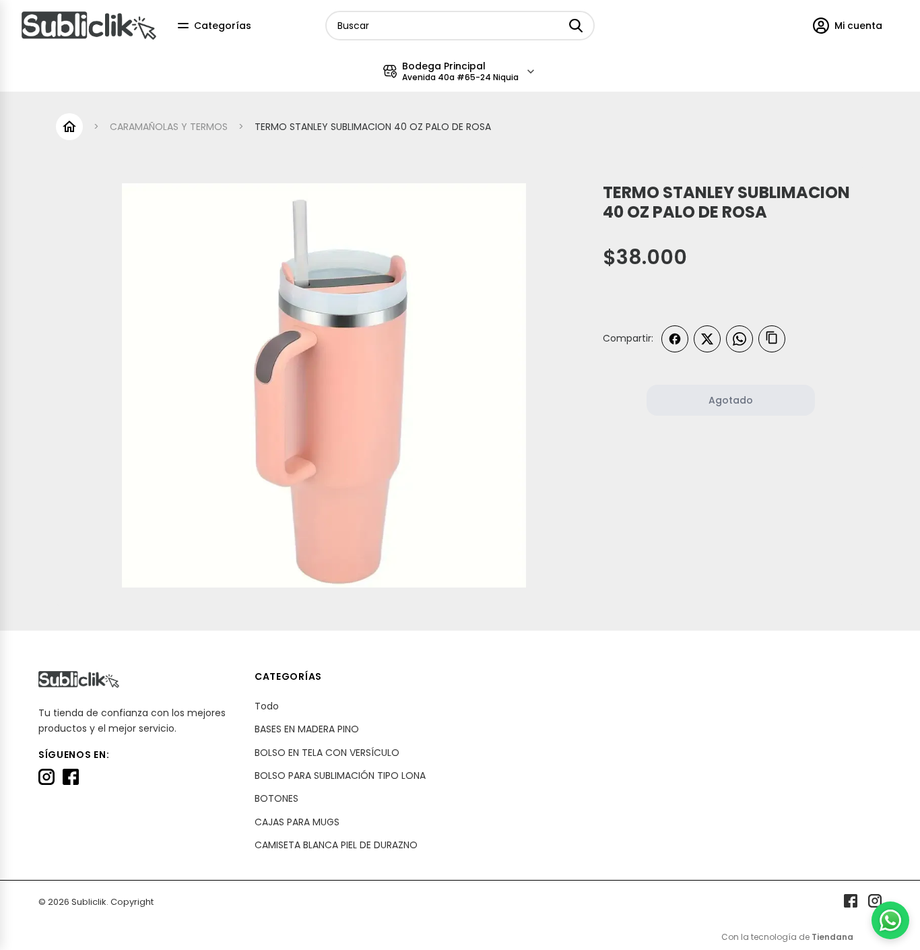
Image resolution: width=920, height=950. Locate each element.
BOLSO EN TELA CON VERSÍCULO (327, 752)
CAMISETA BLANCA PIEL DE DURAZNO (336, 845)
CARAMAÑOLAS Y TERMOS (169, 126)
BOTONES (276, 798)
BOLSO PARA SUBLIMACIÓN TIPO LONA (340, 775)
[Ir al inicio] (69, 126)
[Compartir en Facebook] (674, 338)
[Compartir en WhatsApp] (739, 338)
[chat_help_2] (890, 920)
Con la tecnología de (787, 937)
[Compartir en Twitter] (707, 338)
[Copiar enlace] (771, 338)
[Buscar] (576, 25)
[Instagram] (46, 777)
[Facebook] (71, 777)
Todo (267, 706)
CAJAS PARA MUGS (297, 822)
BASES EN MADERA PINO (307, 729)
